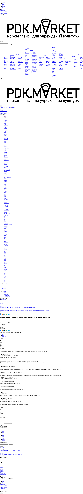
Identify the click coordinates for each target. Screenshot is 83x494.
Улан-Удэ (5, 262)
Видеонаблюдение (11, 309)
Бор (4, 133)
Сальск (5, 237)
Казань (5, 167)
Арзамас (5, 122)
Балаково (5, 127)
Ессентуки (5, 159)
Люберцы (5, 188)
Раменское (5, 231)
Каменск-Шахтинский (7, 170)
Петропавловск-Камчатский (8, 224)
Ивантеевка (5, 164)
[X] (4, 314)
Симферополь (6, 245)
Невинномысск (6, 200)
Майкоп (5, 190)
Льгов (5, 187)
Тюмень (5, 261)
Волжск (5, 142)
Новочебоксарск (6, 210)
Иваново (5, 163)
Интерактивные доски (56, 309)
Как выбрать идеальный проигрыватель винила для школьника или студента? (11, 454)
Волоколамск (6, 144)
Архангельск (6, 125)
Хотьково (5, 269)
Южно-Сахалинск (6, 279)
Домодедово (5, 155)
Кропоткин (5, 182)
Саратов (5, 240)
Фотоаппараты (42, 309)
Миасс (5, 192)
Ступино (5, 251)
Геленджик (5, 150)
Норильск (5, 211)
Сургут (5, 252)
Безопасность (20, 307)
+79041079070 (2, 10)
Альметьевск (6, 120)
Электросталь (6, 277)
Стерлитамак (6, 250)
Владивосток (6, 138)
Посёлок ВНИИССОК (7, 225)
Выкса (5, 147)
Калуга (5, 168)
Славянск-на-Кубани (7, 246)
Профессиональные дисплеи (24, 310)
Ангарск (5, 121)
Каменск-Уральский (7, 169)
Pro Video (11, 307)
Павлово (5, 220)
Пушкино (5, 229)
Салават (5, 236)
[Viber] (5, 314)
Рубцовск (5, 234)
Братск (5, 135)
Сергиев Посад (6, 243)
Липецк (5, 186)
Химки (5, 268)
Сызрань (5, 253)
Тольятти (5, 257)
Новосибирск (6, 209)
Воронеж (5, 146)
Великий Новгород (7, 137)
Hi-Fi (1, 307)
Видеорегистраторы (21, 309)
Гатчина (5, 149)
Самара (5, 238)
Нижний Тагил (6, 205)
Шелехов (5, 275)
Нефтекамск (5, 201)
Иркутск (5, 165)
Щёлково (5, 276)
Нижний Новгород (6, 204)
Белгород (5, 130)
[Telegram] (9, 314)
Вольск (5, 145)
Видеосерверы (16, 309)
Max (2, 482)
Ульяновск (5, 263)
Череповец (5, 272)
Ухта (4, 266)
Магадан (5, 189)
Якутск (5, 280)
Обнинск (5, 214)
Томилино (5, 258)
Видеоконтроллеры (69, 309)
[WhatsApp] (6, 314)
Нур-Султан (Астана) (7, 213)
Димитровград (6, 153)
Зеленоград (5, 161)
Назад (5, 116)
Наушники (3, 307)
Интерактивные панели (62, 309)
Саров (5, 241)
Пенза (5, 221)
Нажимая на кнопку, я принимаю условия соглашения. (9, 425)
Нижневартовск (6, 203)
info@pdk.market (3, 299)
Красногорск (6, 179)
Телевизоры (7, 309)
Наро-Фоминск (6, 199)
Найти (1, 493)
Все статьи (2, 453)
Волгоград (5, 140)
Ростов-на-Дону (6, 233)
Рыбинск (5, 235)
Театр (23, 307)
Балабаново (5, 126)
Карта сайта (9, 489)
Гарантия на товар (3, 474)
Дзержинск (5, 152)
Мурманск (5, 195)
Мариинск (5, 191)
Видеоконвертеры (7, 310)
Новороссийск (6, 208)
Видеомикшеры (47, 310)
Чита (4, 274)
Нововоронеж (6, 206)
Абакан (5, 118)
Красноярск (5, 181)
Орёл (4, 217)
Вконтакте (3, 481)
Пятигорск (5, 230)
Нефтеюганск (6, 202)
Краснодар (5, 180)
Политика (1, 470)
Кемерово (5, 171)
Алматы (5, 119)
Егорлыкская (6, 157)
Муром (5, 196)
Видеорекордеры (2, 309)
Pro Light (9, 307)
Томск (5, 259)
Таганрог (5, 254)
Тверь (4, 256)
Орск (4, 219)
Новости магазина (4, 477)
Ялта (4, 281)
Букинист (28, 307)
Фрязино (5, 267)
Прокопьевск (6, 226)
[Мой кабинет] (0, 108)
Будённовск (5, 136)
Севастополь (6, 242)
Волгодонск (5, 141)
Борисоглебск (6, 134)
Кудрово (5, 183)
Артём (5, 124)
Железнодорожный (6, 160)
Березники (5, 131)
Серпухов (5, 244)
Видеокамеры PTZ (42, 310)
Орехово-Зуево (6, 218)
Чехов (5, 273)
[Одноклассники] (2, 314)
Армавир (5, 123)
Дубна (5, 156)
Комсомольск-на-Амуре (7, 177)
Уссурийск (5, 264)
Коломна (5, 176)
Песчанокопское (6, 222)
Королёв (5, 178)
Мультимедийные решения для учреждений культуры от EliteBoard (10, 450)
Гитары (14, 307)
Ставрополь (5, 249)
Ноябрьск (5, 212)
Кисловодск (5, 174)
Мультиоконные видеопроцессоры (15, 310)
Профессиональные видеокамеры (35, 309)
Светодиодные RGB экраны (48, 309)
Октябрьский (6, 215)
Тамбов (5, 255)
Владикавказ (6, 139)
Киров (5, 173)
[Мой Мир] (3, 314)
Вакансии (1, 469)
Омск (4, 216)
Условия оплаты (2, 473)
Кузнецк (5, 184)
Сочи (4, 248)
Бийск (5, 132)
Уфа (4, 265)
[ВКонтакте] (0, 314)
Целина (5, 270)
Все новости (2, 447)
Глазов (5, 151)
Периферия (25, 307)
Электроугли (6, 278)
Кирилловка (5, 172)
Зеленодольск (6, 162)
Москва (5, 193)
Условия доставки (3, 472)
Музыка (16, 307)
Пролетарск (5, 227)
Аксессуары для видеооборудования (33, 310)
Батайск (5, 129)
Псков (5, 228)
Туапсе (5, 260)
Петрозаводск (6, 223)
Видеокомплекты (74, 309)
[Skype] (8, 314)
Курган (5, 185)
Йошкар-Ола (6, 166)
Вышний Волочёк (6, 148)
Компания (1, 467)
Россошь (5, 232)
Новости (1, 468)
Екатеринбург (6, 158)
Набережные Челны (7, 197)
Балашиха (5, 128)
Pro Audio (6, 307)
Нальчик (5, 198)
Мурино (5, 194)
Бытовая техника (32, 307)
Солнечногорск (6, 247)
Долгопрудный (6, 154)
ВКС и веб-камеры (27, 309)
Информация (2, 471)
